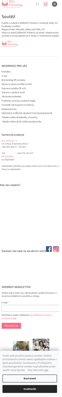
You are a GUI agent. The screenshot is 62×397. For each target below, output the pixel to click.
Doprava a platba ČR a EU (14, 88)
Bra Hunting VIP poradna (13, 80)
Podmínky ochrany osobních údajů (18, 101)
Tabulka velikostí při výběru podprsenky (21, 121)
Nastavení (30, 378)
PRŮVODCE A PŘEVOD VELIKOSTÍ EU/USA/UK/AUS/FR (27, 113)
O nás (4, 76)
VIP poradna (7, 156)
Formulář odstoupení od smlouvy (18, 105)
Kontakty (6, 71)
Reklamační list (9, 109)
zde (46, 370)
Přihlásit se (11, 325)
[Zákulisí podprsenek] (41, 346)
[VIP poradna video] (21, 346)
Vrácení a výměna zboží (13, 92)
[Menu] (54, 4)
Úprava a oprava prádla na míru (17, 84)
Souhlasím (29, 389)
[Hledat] (37, 4)
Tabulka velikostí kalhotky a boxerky (20, 117)
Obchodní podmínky (11, 96)
